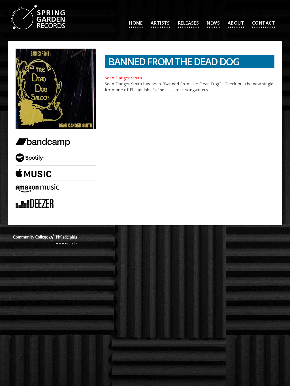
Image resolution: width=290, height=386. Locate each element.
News (213, 23)
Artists (160, 23)
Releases (188, 23)
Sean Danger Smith (123, 78)
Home (136, 23)
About (236, 23)
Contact (263, 23)
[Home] (38, 3)
